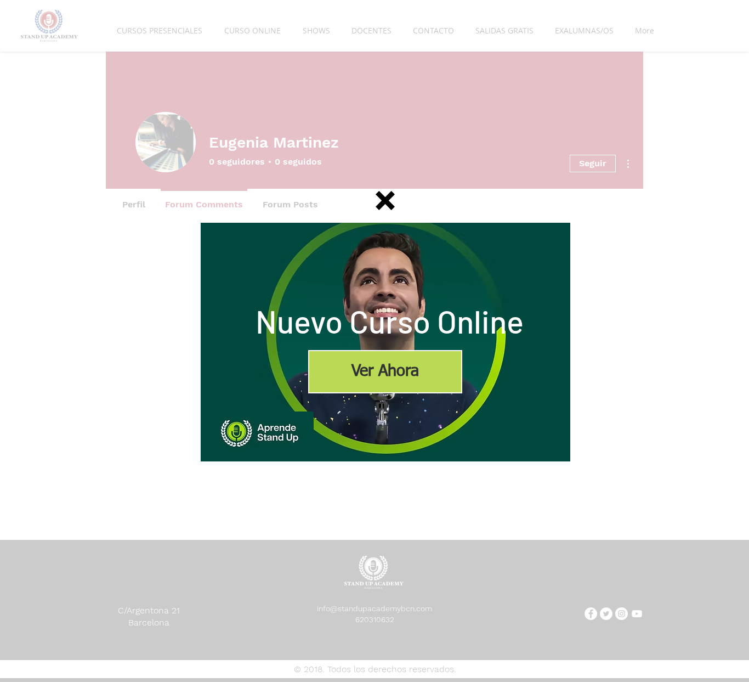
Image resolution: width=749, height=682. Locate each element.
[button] (385, 200)
